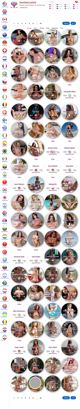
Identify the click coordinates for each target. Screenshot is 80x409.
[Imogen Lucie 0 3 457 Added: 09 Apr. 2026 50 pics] (19, 228)
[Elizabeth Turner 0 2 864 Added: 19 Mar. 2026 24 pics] (53, 282)
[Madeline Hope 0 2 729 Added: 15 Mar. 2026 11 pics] (53, 337)
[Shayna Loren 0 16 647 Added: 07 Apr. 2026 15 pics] (53, 228)
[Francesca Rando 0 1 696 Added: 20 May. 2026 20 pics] (69, 119)
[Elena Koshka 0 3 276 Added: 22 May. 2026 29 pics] (19, 63)
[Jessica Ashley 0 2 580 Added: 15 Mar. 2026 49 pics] (36, 337)
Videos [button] (66, 23)
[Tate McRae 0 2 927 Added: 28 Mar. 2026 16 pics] (36, 264)
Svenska (77, 8)
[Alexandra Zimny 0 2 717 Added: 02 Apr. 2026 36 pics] (36, 246)
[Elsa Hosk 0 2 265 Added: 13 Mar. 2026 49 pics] (36, 391)
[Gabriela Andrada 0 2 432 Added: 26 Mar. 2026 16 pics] (53, 264)
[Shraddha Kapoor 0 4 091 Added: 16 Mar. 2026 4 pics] (53, 319)
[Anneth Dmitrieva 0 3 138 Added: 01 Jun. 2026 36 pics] (36, 45)
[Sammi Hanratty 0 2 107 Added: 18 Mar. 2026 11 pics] (19, 301)
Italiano (77, 6)
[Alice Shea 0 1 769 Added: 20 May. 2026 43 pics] (19, 119)
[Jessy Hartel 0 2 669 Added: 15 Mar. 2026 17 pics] (19, 355)
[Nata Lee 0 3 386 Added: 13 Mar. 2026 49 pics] (36, 373)
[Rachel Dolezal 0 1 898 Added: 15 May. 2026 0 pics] (69, 155)
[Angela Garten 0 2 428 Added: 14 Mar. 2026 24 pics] (36, 355)
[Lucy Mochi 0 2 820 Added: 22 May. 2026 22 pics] (36, 63)
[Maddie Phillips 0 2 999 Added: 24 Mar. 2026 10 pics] (19, 282)
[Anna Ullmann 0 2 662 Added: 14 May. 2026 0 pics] (19, 192)
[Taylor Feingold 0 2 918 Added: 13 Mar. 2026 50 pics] (69, 373)
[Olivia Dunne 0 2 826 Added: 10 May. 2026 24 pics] (36, 192)
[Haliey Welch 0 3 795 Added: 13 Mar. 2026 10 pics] (53, 373)
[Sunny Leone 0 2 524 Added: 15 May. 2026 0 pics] (53, 155)
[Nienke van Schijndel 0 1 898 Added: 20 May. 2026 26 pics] (53, 119)
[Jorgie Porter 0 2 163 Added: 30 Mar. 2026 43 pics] (69, 246)
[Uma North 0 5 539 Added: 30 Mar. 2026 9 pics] (53, 246)
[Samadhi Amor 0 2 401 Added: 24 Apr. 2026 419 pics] (36, 210)
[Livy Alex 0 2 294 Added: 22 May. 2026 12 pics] (69, 63)
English (52, 4)
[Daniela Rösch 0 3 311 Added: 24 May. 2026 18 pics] (69, 45)
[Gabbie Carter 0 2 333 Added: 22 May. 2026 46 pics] (53, 81)
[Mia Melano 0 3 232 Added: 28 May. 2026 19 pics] (53, 45)
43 (40, 23)
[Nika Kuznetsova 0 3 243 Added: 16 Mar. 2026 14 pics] (19, 318)
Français (60, 6)
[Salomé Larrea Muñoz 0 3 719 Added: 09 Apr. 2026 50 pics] (36, 228)
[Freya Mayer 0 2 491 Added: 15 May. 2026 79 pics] (19, 174)
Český (67, 4)
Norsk (59, 8)
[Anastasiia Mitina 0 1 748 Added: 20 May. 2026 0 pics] (69, 99)
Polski (52, 6)
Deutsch (60, 4)
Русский (77, 4)
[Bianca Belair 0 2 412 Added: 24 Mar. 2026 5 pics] (36, 282)
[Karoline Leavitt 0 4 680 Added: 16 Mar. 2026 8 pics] (53, 301)
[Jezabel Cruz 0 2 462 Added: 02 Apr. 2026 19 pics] (19, 246)
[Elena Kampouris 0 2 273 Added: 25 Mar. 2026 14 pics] (69, 264)
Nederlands (69, 8)
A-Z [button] (73, 23)
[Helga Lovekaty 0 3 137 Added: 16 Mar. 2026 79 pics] (69, 301)
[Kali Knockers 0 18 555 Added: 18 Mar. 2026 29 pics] (36, 301)
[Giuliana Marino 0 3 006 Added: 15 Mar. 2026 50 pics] (69, 337)
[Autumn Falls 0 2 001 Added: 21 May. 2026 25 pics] (36, 99)
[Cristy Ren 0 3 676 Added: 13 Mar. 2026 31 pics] (69, 355)
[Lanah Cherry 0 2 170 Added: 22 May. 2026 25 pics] (19, 81)
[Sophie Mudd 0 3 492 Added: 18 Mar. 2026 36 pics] (69, 282)
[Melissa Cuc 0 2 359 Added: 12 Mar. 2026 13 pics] (69, 391)
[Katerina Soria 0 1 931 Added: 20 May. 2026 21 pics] (53, 99)
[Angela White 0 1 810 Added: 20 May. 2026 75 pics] (36, 156)
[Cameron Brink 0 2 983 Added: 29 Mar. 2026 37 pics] (19, 264)
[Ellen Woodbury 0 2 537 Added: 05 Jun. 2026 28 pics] (19, 45)
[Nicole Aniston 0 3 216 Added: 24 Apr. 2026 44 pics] (69, 192)
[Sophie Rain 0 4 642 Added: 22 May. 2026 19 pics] (53, 63)
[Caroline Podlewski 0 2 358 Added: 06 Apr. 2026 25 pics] (69, 228)
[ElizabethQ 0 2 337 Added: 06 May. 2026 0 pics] (53, 192)
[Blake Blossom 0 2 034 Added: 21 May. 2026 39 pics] (19, 99)
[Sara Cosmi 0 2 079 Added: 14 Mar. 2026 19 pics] (53, 355)
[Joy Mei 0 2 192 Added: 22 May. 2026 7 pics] (36, 81)
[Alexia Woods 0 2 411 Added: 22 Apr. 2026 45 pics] (69, 210)
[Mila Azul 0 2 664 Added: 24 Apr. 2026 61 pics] (19, 210)
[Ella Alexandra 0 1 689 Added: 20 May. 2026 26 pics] (19, 156)
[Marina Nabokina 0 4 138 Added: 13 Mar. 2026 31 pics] (19, 373)
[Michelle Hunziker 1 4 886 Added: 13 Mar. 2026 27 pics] (19, 391)
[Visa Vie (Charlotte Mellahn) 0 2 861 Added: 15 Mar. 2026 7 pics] (19, 337)
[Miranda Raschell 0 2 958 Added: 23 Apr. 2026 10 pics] (53, 210)
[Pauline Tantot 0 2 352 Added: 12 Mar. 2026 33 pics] (53, 391)
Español (68, 6)
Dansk (52, 8)
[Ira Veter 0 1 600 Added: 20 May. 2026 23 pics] (36, 119)
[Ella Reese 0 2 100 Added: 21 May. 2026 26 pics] (69, 81)
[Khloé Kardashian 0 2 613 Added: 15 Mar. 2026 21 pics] (69, 319)
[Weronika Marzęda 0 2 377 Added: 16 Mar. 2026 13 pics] (36, 319)
